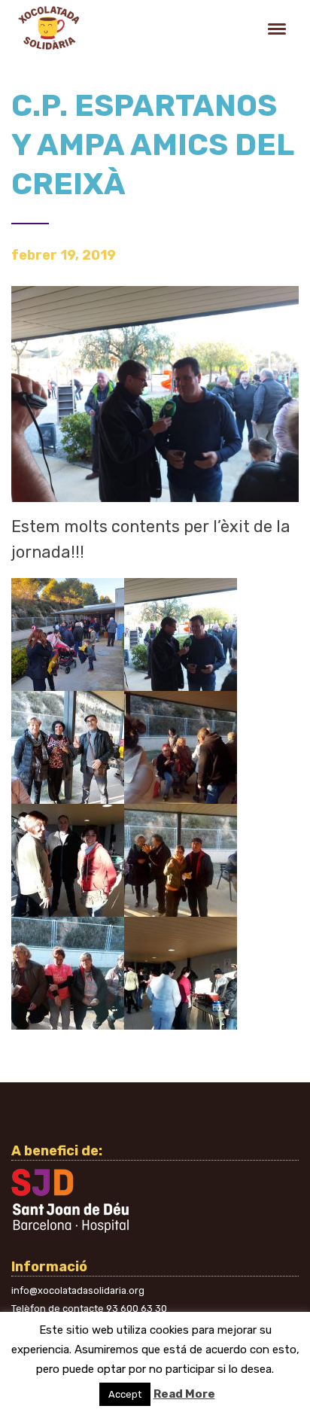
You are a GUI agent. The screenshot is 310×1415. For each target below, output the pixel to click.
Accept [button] (124, 1394)
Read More (184, 1394)
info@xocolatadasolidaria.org (77, 1290)
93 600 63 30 (136, 1308)
